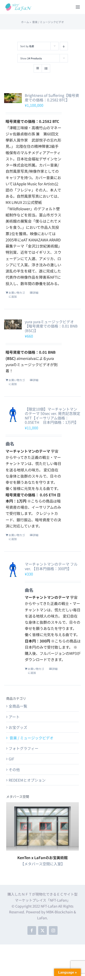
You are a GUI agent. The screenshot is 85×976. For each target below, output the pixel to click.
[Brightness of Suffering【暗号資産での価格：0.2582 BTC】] (13, 98)
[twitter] (42, 930)
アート (14, 716)
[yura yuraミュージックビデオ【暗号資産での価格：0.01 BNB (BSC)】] (13, 324)
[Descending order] (64, 46)
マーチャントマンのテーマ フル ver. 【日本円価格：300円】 (51, 566)
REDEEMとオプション (27, 780)
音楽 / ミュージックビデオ (31, 737)
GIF (11, 758)
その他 (14, 769)
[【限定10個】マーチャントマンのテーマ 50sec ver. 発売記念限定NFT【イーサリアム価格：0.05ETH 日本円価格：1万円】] (13, 414)
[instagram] (53, 930)
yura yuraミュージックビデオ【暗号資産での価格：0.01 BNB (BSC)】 (51, 326)
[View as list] (46, 68)
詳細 (35, 293)
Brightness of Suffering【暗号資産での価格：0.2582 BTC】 (52, 97)
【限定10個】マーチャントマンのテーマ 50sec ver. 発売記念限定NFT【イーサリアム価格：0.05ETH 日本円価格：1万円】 (52, 415)
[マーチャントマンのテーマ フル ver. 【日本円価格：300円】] (13, 569)
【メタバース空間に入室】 (42, 863)
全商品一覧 (18, 706)
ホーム (25, 22)
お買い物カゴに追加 (17, 295)
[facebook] (31, 930)
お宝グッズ (18, 727)
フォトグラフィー (23, 748)
